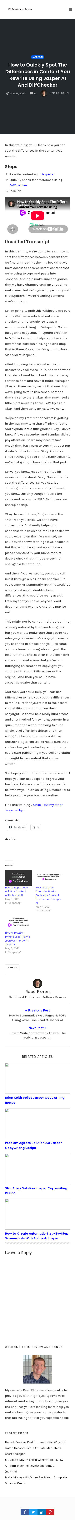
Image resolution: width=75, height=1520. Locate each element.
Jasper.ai (37, 57)
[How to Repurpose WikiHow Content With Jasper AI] (18, 878)
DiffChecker (18, 185)
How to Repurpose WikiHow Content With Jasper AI (16, 891)
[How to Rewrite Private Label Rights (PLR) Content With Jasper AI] (18, 923)
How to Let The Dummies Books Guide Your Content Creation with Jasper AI (48, 895)
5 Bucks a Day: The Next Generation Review (34, 1460)
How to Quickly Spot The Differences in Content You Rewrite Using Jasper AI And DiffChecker (37, 75)
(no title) (11, 1471)
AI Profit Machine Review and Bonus (29, 1465)
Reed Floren (37, 991)
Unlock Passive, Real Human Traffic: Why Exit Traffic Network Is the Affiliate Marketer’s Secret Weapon (35, 1448)
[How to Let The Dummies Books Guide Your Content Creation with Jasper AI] (49, 878)
